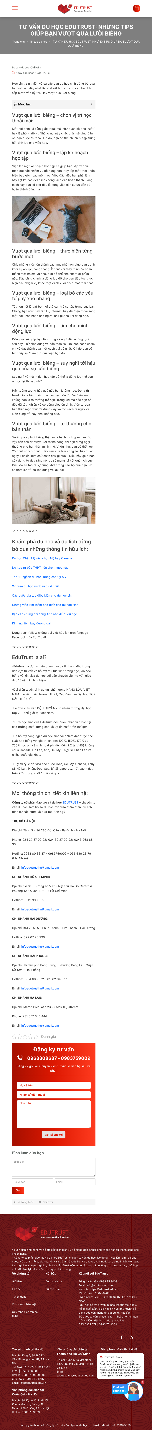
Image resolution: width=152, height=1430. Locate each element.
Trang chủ (18, 41)
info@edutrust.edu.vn (33, 1382)
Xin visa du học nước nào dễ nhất (35, 586)
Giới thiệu (17, 1281)
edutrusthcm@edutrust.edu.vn (75, 1375)
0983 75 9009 (31, 1374)
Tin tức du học (38, 41)
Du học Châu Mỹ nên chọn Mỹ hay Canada (42, 558)
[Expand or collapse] (91, 104)
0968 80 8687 (35, 1378)
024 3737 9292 (26, 1367)
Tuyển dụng (19, 1296)
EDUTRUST (70, 802)
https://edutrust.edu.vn (104, 1289)
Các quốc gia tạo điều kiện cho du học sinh (42, 595)
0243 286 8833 (30, 1371)
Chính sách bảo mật (24, 1304)
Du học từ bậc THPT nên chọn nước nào (40, 567)
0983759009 (75, 1058)
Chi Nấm (35, 67)
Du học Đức (52, 1289)
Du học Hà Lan (54, 1281)
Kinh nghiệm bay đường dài (31, 623)
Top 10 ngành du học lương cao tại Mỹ (39, 577)
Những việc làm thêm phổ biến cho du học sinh (45, 605)
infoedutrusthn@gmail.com (40, 867)
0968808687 (42, 1058)
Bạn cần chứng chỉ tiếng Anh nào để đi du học (44, 614)
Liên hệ (16, 1289)
